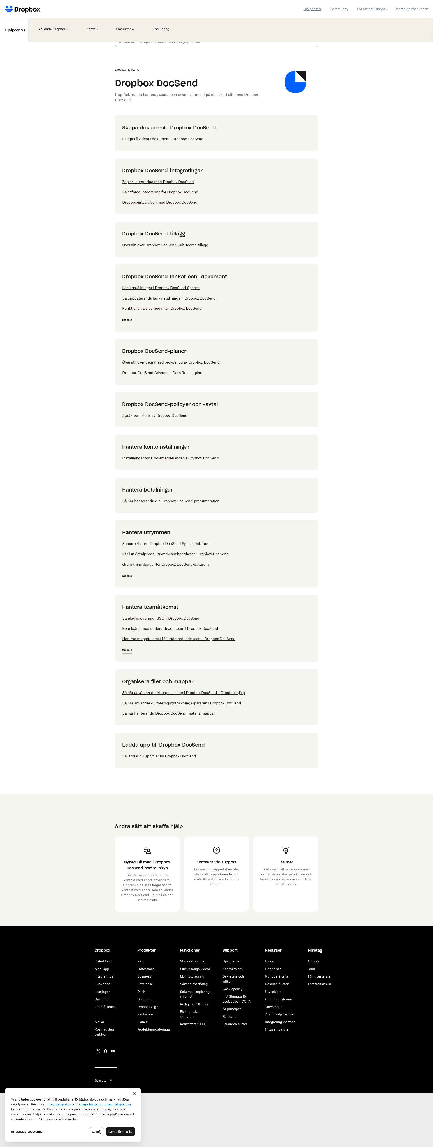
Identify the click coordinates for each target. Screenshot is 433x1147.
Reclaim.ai (145, 1014)
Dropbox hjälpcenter (128, 69)
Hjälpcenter (312, 9)
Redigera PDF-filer (194, 1004)
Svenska (100, 1080)
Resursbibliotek (277, 984)
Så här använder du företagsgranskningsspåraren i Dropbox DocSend (181, 703)
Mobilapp (102, 969)
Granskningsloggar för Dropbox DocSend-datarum (165, 564)
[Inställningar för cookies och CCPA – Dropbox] (73, 1115)
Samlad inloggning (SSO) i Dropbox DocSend (160, 618)
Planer (142, 1022)
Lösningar (102, 992)
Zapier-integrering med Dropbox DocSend (158, 182)
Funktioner (103, 984)
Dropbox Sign (147, 1007)
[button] (119, 41)
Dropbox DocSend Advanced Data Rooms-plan (162, 372)
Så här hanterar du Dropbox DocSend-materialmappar (168, 713)
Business (144, 976)
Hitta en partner (277, 1029)
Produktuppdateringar (154, 1029)
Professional (146, 969)
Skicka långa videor (195, 969)
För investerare (319, 976)
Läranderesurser (235, 1024)
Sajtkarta (230, 1016)
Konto (90, 26)
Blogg (269, 961)
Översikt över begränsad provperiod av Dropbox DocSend (171, 362)
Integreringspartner (280, 1022)
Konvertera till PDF (194, 1024)
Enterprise (145, 984)
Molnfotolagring (192, 976)
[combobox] (220, 41)
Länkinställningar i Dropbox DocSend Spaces (161, 288)
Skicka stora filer (192, 961)
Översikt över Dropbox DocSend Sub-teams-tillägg (165, 245)
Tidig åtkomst (105, 1007)
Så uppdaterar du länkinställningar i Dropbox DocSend (169, 298)
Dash (141, 992)
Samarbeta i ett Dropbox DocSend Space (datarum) (166, 543)
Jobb (311, 969)
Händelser (273, 969)
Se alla (127, 320)
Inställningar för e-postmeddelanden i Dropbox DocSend (170, 458)
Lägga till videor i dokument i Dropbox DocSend (162, 139)
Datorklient (103, 961)
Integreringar (105, 976)
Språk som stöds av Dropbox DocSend (154, 415)
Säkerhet (101, 999)
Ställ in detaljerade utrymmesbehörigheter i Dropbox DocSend (175, 554)
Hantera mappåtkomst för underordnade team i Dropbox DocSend (178, 639)
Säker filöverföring (194, 984)
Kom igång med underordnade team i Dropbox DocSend (170, 628)
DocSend (144, 999)
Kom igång (160, 26)
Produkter (123, 26)
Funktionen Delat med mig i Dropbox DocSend (162, 308)
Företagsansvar (319, 984)
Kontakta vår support (412, 9)
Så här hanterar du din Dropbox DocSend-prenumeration (170, 501)
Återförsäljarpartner (280, 1014)
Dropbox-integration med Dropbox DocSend (159, 202)
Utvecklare (273, 992)
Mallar (99, 1022)
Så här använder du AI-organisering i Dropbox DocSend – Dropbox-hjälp (183, 692)
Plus (140, 961)
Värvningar (273, 1007)
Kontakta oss (233, 969)
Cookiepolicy (232, 989)
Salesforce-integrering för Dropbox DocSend (160, 192)
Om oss (313, 961)
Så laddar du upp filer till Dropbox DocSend (159, 756)
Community (339, 9)
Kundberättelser (277, 976)
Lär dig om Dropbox (372, 9)
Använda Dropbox (51, 26)
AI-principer (232, 1009)
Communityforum (278, 999)
